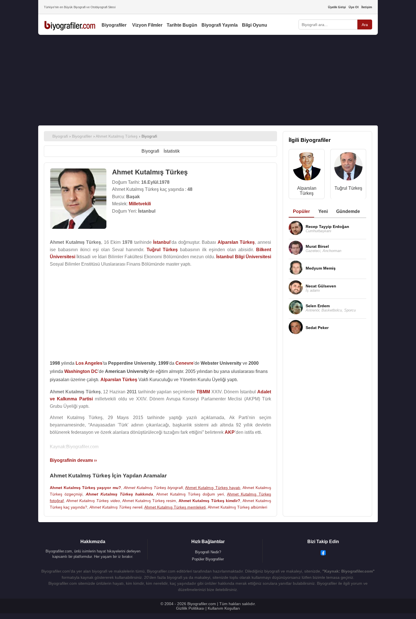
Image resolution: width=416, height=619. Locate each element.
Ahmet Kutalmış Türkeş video (93, 500)
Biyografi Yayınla (219, 25)
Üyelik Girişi (337, 7)
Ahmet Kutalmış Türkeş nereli (115, 507)
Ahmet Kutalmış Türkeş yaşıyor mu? (85, 487)
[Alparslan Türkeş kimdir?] (307, 167)
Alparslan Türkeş (306, 191)
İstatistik (172, 151)
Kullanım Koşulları (224, 608)
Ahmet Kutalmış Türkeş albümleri (237, 507)
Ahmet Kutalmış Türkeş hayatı (212, 487)
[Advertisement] (208, 80)
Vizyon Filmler (147, 25)
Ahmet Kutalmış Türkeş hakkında (119, 494)
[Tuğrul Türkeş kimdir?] (348, 167)
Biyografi (150, 151)
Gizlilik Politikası (190, 608)
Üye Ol (354, 7)
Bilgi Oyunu (254, 25)
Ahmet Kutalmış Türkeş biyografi (153, 487)
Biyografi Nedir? (208, 552)
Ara (365, 24)
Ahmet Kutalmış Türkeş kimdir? (209, 500)
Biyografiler (114, 25)
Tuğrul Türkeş (348, 188)
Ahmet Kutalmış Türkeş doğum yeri (190, 494)
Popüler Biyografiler (208, 559)
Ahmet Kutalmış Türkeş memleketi (175, 507)
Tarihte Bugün (182, 25)
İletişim (366, 7)
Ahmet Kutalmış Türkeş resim (149, 500)
